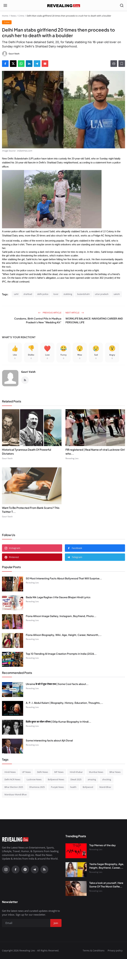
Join (38, 496)
